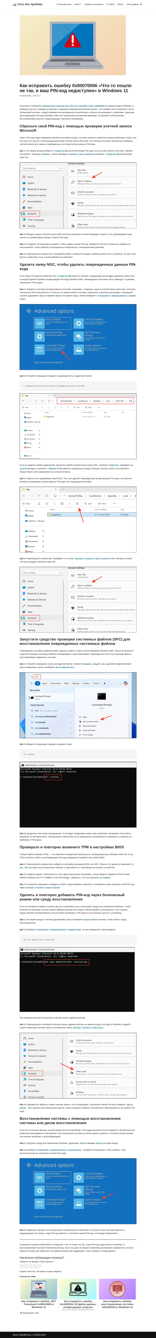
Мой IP (78, 4)
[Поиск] (141, 4)
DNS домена (133, 4)
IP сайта (110, 4)
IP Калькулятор (64, 4)
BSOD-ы (37, 96)
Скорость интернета (93, 4)
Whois (120, 4)
